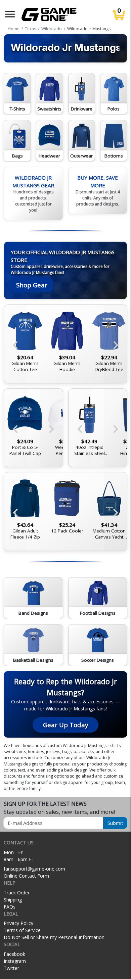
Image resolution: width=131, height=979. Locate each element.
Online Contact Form (26, 876)
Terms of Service (22, 930)
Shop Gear (31, 285)
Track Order (17, 892)
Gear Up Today (65, 724)
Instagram (15, 961)
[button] (10, 14)
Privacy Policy (18, 923)
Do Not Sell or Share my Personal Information (54, 937)
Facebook (14, 954)
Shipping (13, 899)
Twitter (11, 968)
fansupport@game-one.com (34, 869)
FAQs (9, 906)
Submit (115, 823)
